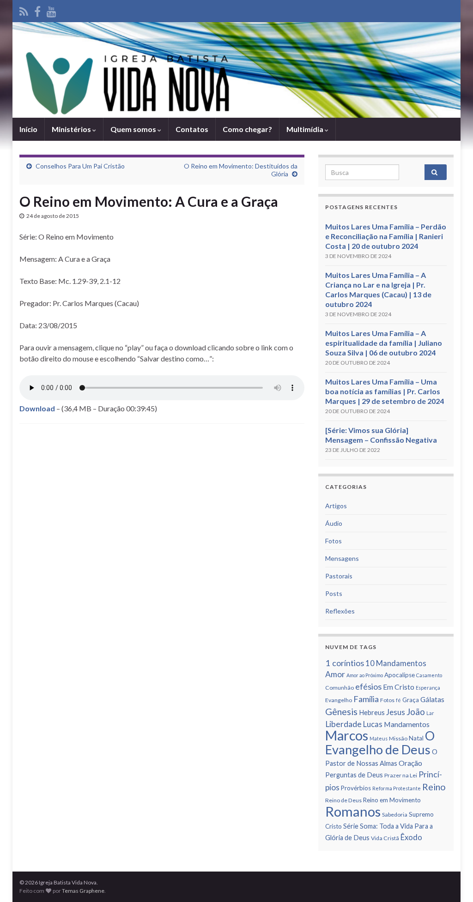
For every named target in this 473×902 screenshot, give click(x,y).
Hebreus (372, 712)
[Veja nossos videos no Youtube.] (51, 10)
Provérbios (356, 788)
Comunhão (339, 687)
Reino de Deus (343, 800)
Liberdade (343, 724)
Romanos (353, 811)
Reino (434, 786)
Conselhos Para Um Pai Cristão (80, 166)
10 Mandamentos (395, 663)
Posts (333, 593)
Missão (398, 738)
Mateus (379, 738)
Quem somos (134, 129)
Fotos (333, 541)
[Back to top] (452, 881)
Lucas (372, 724)
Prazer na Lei (400, 775)
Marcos (346, 735)
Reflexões (340, 611)
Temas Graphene (83, 890)
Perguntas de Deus (354, 775)
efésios (368, 686)
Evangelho (338, 700)
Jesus (395, 712)
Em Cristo (398, 687)
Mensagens (342, 558)
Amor (335, 674)
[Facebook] (37, 10)
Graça (410, 700)
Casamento (429, 675)
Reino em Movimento (392, 800)
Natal (416, 738)
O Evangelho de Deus (380, 742)
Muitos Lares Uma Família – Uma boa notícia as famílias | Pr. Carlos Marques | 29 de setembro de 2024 (384, 391)
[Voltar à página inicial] (236, 70)
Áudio (333, 523)
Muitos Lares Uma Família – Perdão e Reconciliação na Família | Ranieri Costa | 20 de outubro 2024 (385, 236)
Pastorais (338, 576)
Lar (430, 713)
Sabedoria (394, 814)
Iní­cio (28, 129)
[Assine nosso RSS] (23, 10)
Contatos (192, 129)
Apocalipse (399, 675)
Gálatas (432, 699)
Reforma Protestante (396, 788)
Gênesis (341, 711)
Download (37, 408)
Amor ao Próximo (364, 675)
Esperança (428, 688)
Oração (410, 763)
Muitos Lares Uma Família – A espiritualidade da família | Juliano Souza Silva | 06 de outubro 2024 (383, 343)
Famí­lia (366, 699)
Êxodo (411, 837)
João (415, 711)
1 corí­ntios (344, 663)
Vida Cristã (385, 838)
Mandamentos (407, 724)
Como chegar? (247, 129)
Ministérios (72, 129)
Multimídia (305, 129)
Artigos (336, 506)
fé (398, 700)
